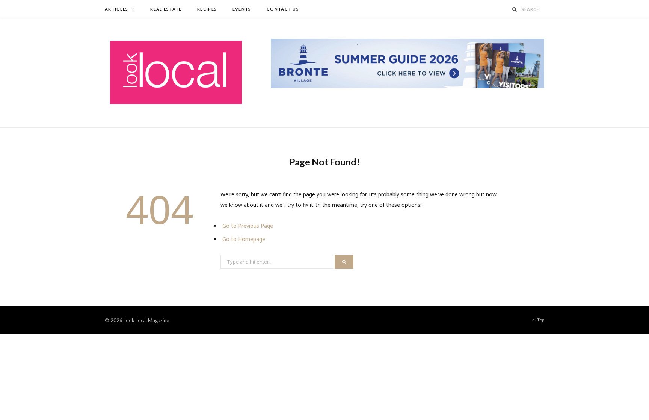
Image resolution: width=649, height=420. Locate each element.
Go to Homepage (243, 239)
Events (241, 8)
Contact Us (283, 8)
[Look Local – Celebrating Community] (176, 73)
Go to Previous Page (247, 225)
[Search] (515, 9)
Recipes (207, 8)
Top (540, 320)
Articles (116, 8)
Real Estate (166, 8)
